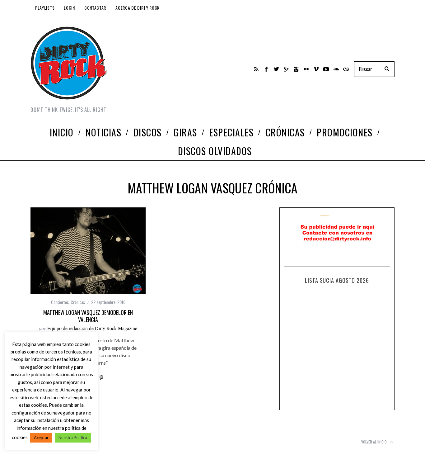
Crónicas (78, 302)
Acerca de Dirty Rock (137, 7)
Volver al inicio (374, 441)
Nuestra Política (72, 437)
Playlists (44, 7)
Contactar (95, 7)
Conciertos (60, 302)
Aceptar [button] (41, 437)
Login (69, 7)
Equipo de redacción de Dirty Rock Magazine (92, 328)
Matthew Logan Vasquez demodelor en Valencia (88, 316)
